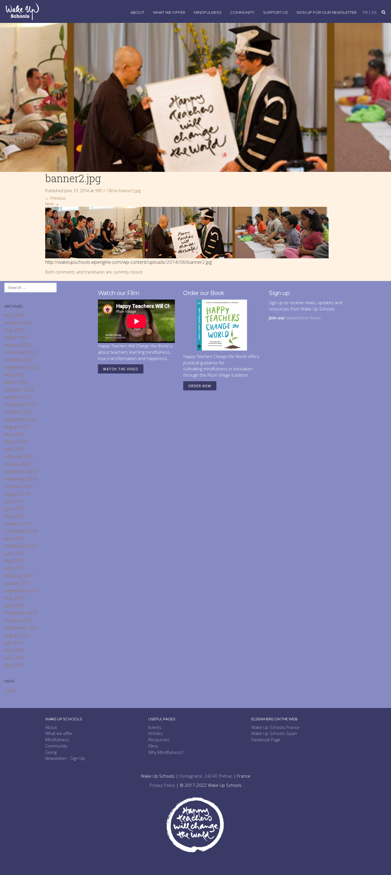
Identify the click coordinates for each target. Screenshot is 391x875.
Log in (10, 690)
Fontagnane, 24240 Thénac (205, 776)
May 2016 (14, 598)
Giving (51, 752)
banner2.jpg (130, 190)
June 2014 (14, 657)
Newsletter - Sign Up (65, 758)
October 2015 (18, 620)
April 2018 (14, 538)
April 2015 (14, 650)
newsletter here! (303, 317)
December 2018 (20, 531)
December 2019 (20, 471)
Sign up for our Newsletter (327, 13)
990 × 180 (104, 190)
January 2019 (17, 523)
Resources (158, 739)
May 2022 (14, 374)
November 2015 (20, 613)
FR (365, 12)
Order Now (199, 386)
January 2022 (17, 397)
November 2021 (20, 404)
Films (153, 746)
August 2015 (17, 635)
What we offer (59, 733)
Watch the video (120, 369)
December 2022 (20, 352)
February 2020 (19, 456)
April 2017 (14, 568)
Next (52, 204)
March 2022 (16, 382)
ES (374, 12)
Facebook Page (266, 739)
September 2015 (21, 628)
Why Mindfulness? (165, 752)
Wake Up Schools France (275, 727)
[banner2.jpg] (187, 232)
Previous (55, 198)
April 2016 (14, 605)
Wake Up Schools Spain (274, 733)
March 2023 (16, 337)
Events (154, 727)
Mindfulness (208, 13)
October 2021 (18, 412)
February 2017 (19, 576)
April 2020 (14, 449)
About (137, 13)
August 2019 (17, 494)
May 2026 (14, 315)
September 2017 (21, 546)
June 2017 (14, 553)
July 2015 (13, 643)
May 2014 (14, 665)
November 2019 (20, 479)
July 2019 (13, 501)
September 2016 (21, 590)
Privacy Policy (162, 785)
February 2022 (19, 389)
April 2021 (14, 434)
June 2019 (14, 509)
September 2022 (21, 367)
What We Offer (169, 13)
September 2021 (21, 419)
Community (242, 13)
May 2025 (14, 330)
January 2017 (17, 583)
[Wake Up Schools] (22, 11)
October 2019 (18, 486)
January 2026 (17, 322)
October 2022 (18, 360)
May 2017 (14, 561)
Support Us (275, 13)
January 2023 (17, 345)
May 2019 (14, 516)
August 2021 (17, 427)
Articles (155, 733)
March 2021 (16, 442)
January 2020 (17, 464)
